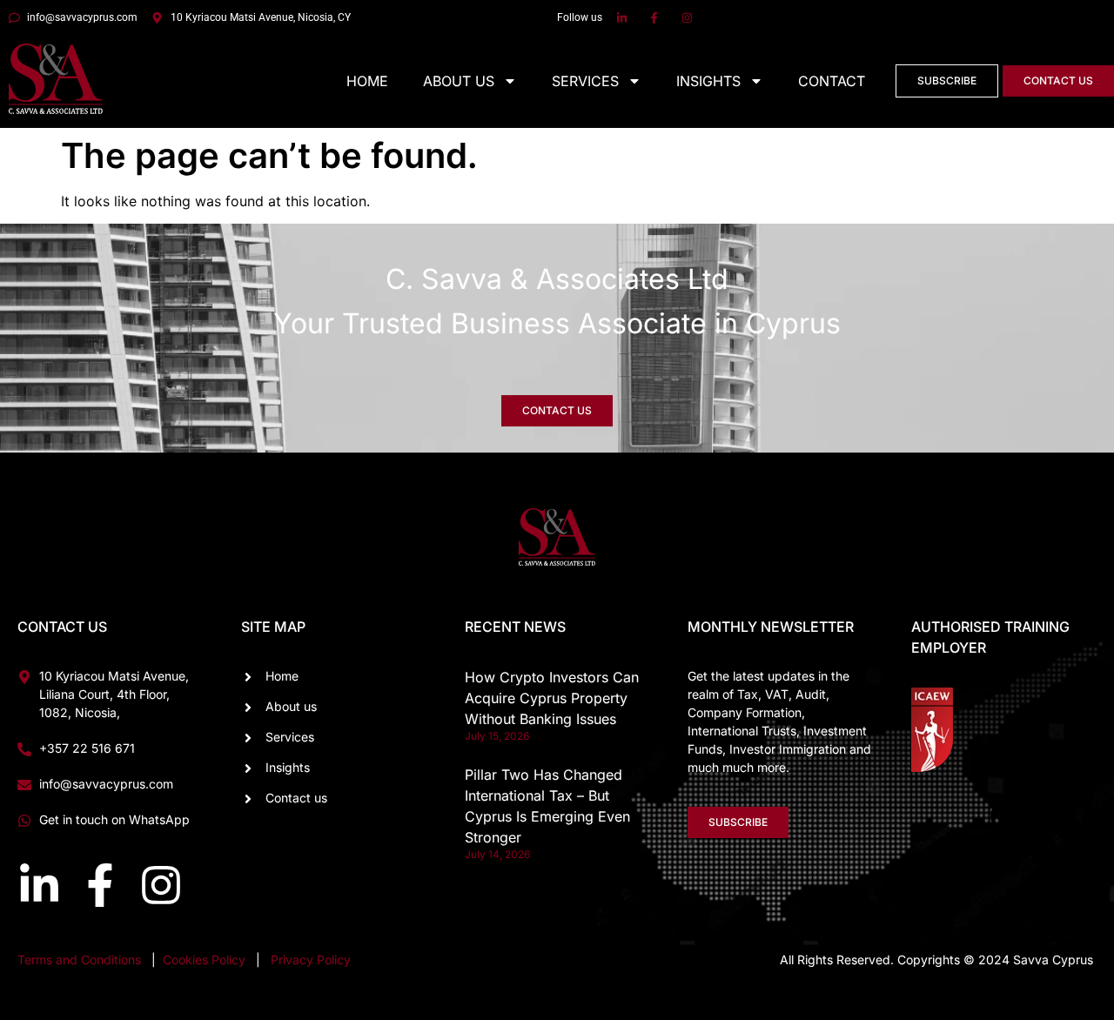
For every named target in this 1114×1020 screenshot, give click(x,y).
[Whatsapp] (1009, 816)
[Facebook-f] (100, 885)
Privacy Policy (311, 959)
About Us (458, 81)
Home (367, 81)
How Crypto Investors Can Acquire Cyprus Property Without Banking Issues (552, 698)
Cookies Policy (206, 959)
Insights (708, 81)
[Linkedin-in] (39, 885)
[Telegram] (1075, 816)
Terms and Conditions (79, 959)
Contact (831, 81)
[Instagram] (161, 885)
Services (585, 81)
